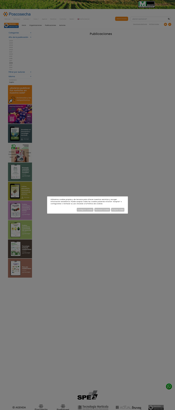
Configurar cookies (85, 210)
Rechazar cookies (102, 210)
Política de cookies (94, 204)
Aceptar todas (118, 210)
